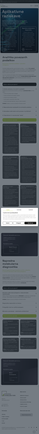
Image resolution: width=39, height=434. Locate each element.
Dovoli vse (30, 223)
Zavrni (7, 223)
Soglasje (7, 209)
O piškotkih (31, 209)
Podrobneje (19, 209)
